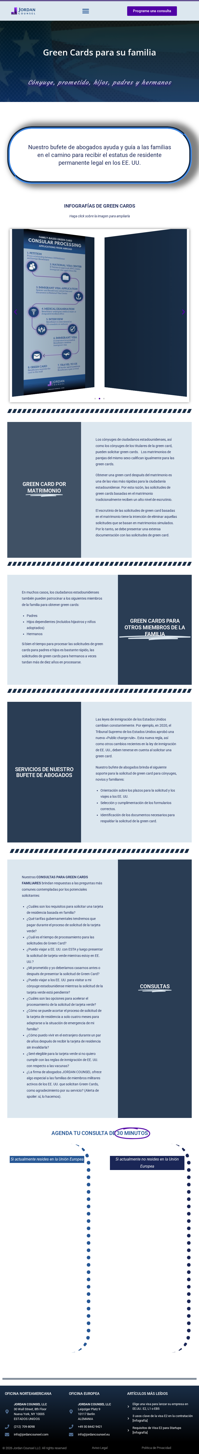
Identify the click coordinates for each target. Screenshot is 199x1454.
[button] (85, 11)
